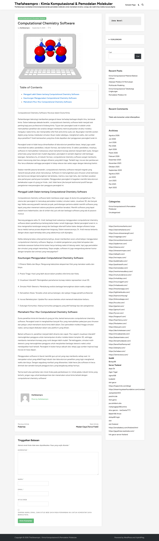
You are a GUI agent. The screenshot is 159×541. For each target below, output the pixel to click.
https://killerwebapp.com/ (119, 299)
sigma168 (112, 375)
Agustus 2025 (114, 174)
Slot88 (111, 358)
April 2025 (113, 187)
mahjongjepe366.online (118, 407)
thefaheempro (25, 28)
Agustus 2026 (114, 135)
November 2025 (115, 163)
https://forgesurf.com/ (117, 316)
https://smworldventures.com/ (120, 240)
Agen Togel (113, 372)
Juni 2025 (112, 181)
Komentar (23, 450)
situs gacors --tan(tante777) (120, 410)
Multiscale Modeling (116, 85)
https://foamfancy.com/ (118, 320)
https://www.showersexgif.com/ (121, 233)
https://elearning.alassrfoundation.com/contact (127, 389)
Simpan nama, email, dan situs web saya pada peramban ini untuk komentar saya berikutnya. (55, 514)
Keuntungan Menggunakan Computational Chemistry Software (49, 98)
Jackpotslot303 (115, 393)
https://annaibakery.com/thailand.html (123, 428)
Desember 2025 (115, 160)
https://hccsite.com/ (117, 303)
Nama (21, 479)
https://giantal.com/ (116, 306)
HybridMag (140, 537)
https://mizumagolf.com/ (118, 282)
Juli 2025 (112, 177)
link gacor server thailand (118, 434)
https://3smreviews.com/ (118, 355)
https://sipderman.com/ (118, 244)
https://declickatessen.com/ (119, 330)
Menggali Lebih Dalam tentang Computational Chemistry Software (51, 94)
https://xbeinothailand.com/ (119, 230)
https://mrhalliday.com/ (118, 278)
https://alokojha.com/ (117, 348)
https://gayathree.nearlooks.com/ (121, 431)
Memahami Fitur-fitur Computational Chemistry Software (47, 102)
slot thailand (113, 424)
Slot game (113, 400)
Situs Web (22, 500)
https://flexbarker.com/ (118, 323)
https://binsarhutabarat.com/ (120, 341)
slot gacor (112, 382)
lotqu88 (112, 362)
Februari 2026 (114, 156)
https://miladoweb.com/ (118, 285)
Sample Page (130, 5)
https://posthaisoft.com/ (118, 264)
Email (21, 489)
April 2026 (113, 149)
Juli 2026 (112, 139)
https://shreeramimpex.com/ (120, 251)
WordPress (128, 537)
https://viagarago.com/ (117, 237)
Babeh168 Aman (115, 414)
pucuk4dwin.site (115, 403)
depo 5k (112, 369)
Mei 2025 (112, 184)
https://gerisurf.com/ (117, 310)
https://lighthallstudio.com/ (119, 292)
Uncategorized (114, 212)
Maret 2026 (113, 153)
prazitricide (113, 396)
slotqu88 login (114, 417)
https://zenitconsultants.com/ (120, 226)
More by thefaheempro (39, 399)
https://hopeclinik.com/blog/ (120, 386)
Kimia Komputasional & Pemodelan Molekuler (32, 18)
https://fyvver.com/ (116, 313)
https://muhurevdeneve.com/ (120, 275)
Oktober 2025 (114, 167)
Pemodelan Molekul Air (118, 95)
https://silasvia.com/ (116, 247)
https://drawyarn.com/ (117, 327)
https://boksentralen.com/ (119, 337)
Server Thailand (115, 365)
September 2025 (115, 170)
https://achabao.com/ (117, 351)
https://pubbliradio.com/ (118, 261)
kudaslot (112, 379)
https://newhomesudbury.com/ (121, 271)
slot (110, 421)
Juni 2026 (112, 142)
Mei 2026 (112, 146)
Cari (110, 52)
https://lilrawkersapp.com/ (119, 289)
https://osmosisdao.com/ (118, 268)
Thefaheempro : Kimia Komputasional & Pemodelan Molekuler (64, 4)
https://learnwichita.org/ (118, 296)
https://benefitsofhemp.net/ (119, 344)
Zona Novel (117, 21)
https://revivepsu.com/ (117, 257)
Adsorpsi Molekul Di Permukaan (121, 82)
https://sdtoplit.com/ (117, 254)
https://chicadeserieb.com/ (119, 334)
